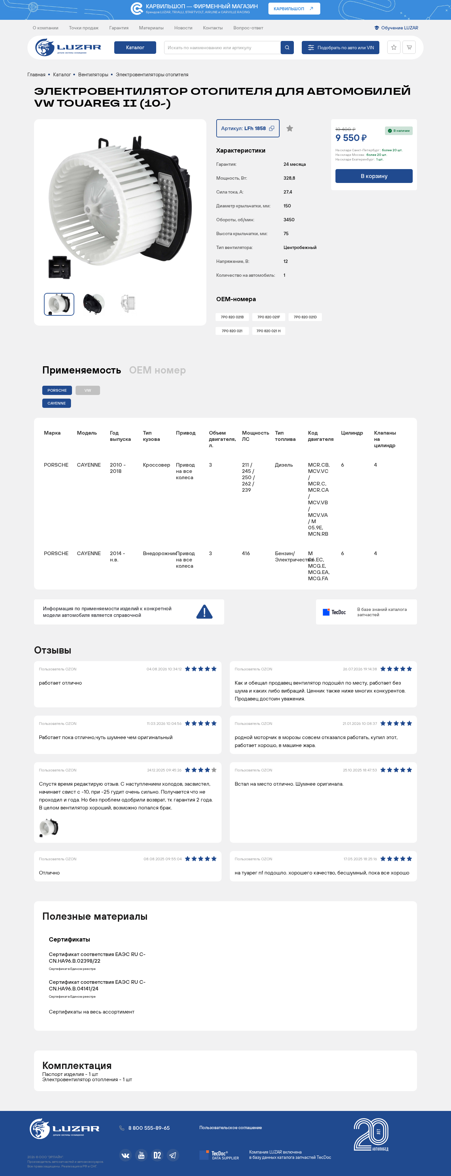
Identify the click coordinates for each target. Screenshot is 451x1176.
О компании (45, 27)
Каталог (135, 47)
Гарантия (118, 27)
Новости (183, 27)
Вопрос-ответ (248, 27)
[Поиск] (287, 47)
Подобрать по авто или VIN (346, 47)
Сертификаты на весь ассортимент (91, 1011)
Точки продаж (84, 27)
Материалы (151, 27)
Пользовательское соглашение (230, 1127)
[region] (225, 503)
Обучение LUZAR (399, 27)
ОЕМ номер (157, 369)
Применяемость (81, 369)
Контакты (213, 27)
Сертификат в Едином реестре (72, 969)
